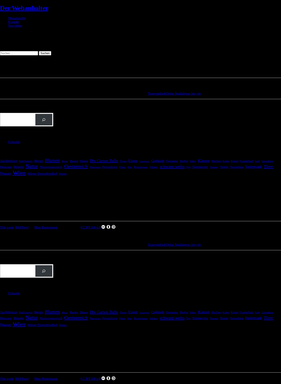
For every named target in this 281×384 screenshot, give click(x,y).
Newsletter (15, 25)
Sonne (224, 167)
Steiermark (253, 167)
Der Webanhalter (24, 8)
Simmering (200, 167)
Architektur (8, 161)
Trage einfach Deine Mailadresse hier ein (174, 93)
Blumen (52, 160)
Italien (193, 161)
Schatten (154, 167)
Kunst (234, 161)
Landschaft (246, 161)
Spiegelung (236, 167)
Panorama (95, 167)
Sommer (214, 167)
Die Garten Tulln (104, 160)
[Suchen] (43, 119)
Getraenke (172, 161)
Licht (257, 161)
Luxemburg (267, 161)
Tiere (268, 166)
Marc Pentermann (45, 227)
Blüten (65, 161)
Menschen (6, 167)
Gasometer (144, 161)
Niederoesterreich (51, 167)
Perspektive (109, 167)
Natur (32, 166)
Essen (132, 161)
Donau (123, 161)
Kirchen (216, 161)
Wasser (5, 173)
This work (6, 227)
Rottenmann (141, 167)
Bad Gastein (26, 161)
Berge (38, 161)
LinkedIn (14, 142)
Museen (18, 167)
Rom (129, 167)
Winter (63, 173)
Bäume (84, 161)
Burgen (74, 161)
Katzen (204, 161)
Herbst (184, 161)
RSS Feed (21, 227)
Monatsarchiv (17, 18)
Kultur (226, 161)
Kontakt (13, 22)
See (188, 167)
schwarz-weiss (172, 166)
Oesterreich (76, 166)
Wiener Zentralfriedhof (42, 174)
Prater (122, 167)
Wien (19, 172)
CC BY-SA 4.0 (90, 227)
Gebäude (157, 161)
